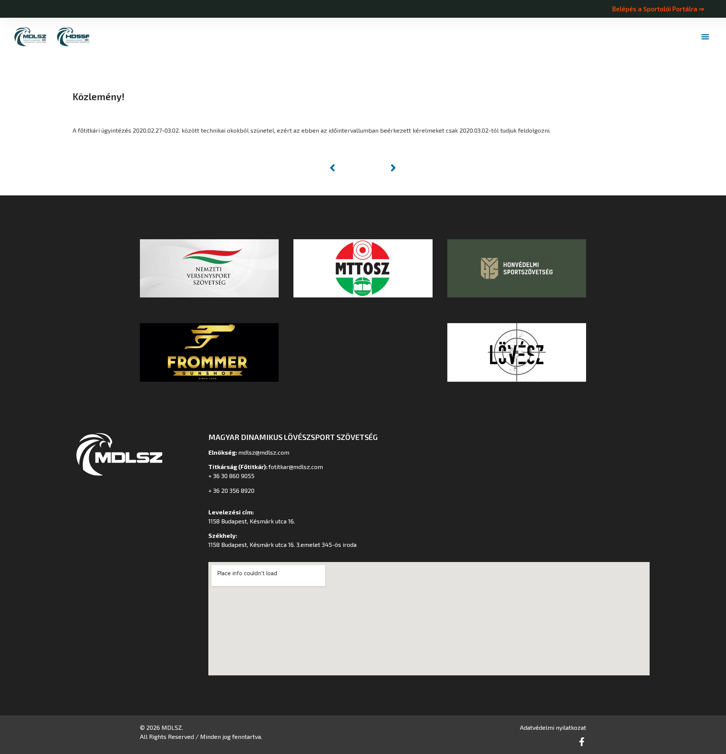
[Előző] (345, 167)
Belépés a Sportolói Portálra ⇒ (658, 8)
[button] (705, 37)
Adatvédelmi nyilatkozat (553, 727)
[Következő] (381, 167)
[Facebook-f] (581, 741)
